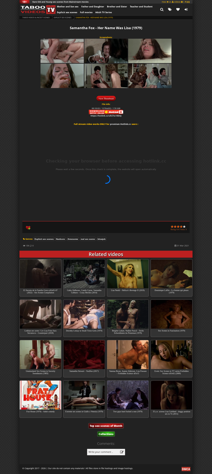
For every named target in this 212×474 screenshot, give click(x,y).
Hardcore (60, 239)
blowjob (102, 239)
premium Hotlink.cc (120, 124)
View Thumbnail (106, 98)
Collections (106, 434)
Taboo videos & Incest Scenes (36, 17)
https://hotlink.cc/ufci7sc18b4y (106, 115)
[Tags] (169, 9)
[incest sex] (37, 9)
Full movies (86, 12)
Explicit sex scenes (67, 12)
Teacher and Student (141, 6)
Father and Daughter (92, 6)
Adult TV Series (103, 12)
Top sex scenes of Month (106, 426)
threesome (73, 239)
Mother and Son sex (67, 6)
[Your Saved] (178, 9)
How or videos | (176, 1)
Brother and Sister (117, 6)
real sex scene (88, 239)
